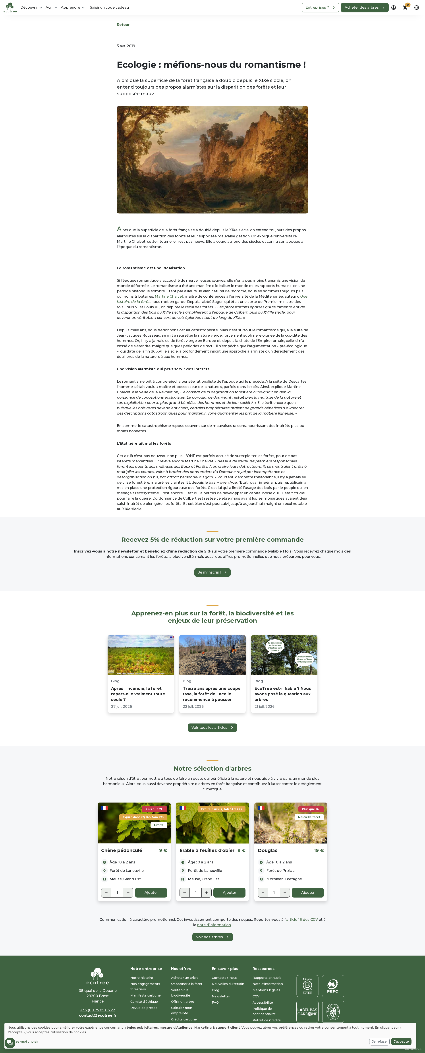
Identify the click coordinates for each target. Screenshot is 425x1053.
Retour (123, 25)
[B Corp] (307, 986)
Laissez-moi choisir (23, 1041)
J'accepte (401, 1041)
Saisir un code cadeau (109, 7)
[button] (320, 7)
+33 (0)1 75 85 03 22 (97, 1010)
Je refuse (379, 1041)
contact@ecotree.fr (97, 1015)
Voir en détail (134, 823)
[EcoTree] (10, 7)
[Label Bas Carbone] (307, 1012)
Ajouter (151, 892)
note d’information (214, 925)
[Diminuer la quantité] (106, 893)
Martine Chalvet (169, 296)
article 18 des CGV (302, 919)
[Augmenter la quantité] (128, 893)
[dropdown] (393, 7)
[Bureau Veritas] (333, 1012)
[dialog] (210, 1036)
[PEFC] (333, 986)
